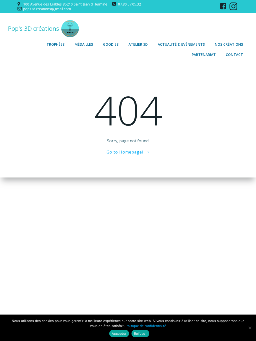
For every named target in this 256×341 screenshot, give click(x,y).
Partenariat (204, 54)
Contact (234, 54)
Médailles (83, 44)
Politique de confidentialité (146, 326)
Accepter (119, 334)
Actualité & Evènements (181, 44)
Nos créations (229, 44)
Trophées (55, 44)
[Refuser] (249, 327)
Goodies (110, 44)
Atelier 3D (138, 44)
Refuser (140, 334)
